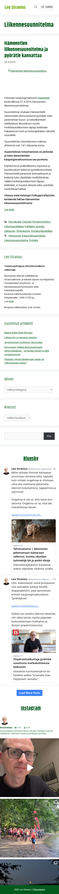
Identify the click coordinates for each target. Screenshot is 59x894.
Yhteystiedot (39, 889)
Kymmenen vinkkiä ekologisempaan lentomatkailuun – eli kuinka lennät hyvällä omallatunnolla (26, 351)
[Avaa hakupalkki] (35, 7)
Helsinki (27, 221)
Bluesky (30, 459)
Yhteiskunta (23, 231)
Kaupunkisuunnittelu (33, 235)
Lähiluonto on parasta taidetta (20, 337)
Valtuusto (9, 231)
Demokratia (14, 221)
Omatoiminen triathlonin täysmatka (23, 342)
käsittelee (44, 97)
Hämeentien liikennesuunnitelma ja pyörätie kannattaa (26, 49)
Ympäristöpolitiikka (41, 231)
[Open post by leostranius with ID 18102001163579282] (29, 828)
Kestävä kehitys (42, 221)
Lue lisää (9, 209)
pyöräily (40, 226)
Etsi (49, 436)
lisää (11, 301)
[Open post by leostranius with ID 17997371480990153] (29, 767)
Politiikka (30, 226)
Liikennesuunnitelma (16, 240)
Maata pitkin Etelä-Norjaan (18, 332)
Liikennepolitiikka (14, 226)
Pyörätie (33, 240)
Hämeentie (14, 235)
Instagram (31, 708)
